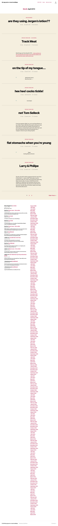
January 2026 (33, 217)
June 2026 (32, 209)
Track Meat (29, 41)
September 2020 (34, 317)
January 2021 (33, 311)
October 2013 (33, 446)
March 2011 (33, 495)
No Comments (35, 24)
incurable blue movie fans (15, 237)
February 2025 (33, 234)
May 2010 (32, 511)
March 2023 (33, 270)
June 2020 (32, 322)
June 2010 (32, 509)
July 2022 (32, 283)
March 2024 (33, 251)
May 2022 (32, 286)
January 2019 (33, 349)
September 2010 (34, 505)
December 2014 (34, 424)
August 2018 (33, 355)
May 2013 (32, 454)
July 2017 (32, 376)
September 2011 (34, 486)
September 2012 (34, 467)
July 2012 (32, 470)
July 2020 (32, 320)
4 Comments (35, 146)
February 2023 (33, 272)
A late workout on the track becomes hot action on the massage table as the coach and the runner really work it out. (28, 55)
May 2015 (32, 417)
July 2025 (32, 226)
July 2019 (32, 339)
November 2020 (34, 314)
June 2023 (32, 265)
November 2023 (34, 257)
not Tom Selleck (29, 113)
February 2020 (33, 328)
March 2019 (33, 346)
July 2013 (32, 451)
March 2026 (33, 213)
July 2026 (32, 207)
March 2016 (33, 401)
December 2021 (34, 294)
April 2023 (32, 269)
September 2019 (34, 336)
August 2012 (33, 468)
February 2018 (33, 365)
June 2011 (32, 491)
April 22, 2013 (28, 169)
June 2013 (32, 453)
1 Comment (35, 94)
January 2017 (33, 385)
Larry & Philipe (29, 166)
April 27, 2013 (28, 71)
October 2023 (33, 259)
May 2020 (32, 324)
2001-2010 (39, 2)
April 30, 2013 (28, 24)
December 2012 (34, 462)
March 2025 (33, 232)
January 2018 (33, 366)
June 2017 (32, 377)
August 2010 (33, 506)
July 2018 (32, 357)
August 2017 (33, 374)
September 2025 (34, 223)
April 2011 (32, 494)
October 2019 (33, 335)
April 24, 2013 (28, 146)
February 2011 (33, 497)
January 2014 (33, 442)
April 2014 (32, 437)
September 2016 (34, 391)
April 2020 (32, 325)
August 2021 (33, 300)
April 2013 (32, 456)
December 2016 (34, 387)
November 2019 (34, 333)
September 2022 (34, 280)
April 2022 (32, 287)
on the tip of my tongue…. (29, 68)
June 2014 (32, 434)
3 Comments (35, 116)
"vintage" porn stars (25, 37)
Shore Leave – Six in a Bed (14, 210)
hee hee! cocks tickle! (29, 91)
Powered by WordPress (23, 523)
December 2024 (34, 237)
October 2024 (33, 240)
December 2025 (34, 218)
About (44, 2)
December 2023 (34, 256)
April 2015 (32, 418)
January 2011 (33, 498)
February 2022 (33, 291)
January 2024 (33, 254)
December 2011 (34, 481)
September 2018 (34, 354)
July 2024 (32, 245)
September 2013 (34, 448)
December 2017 (34, 368)
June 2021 (32, 303)
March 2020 (33, 327)
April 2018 (32, 361)
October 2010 (33, 503)
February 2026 (33, 215)
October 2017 (33, 371)
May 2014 (32, 435)
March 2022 (33, 289)
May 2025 (32, 229)
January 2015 (33, 423)
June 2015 (32, 415)
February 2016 (33, 402)
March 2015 (33, 420)
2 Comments (35, 71)
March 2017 (33, 382)
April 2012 (32, 475)
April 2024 (32, 250)
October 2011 (33, 484)
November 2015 (34, 407)
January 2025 (33, 235)
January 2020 (33, 330)
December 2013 (34, 443)
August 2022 (33, 281)
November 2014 (34, 426)
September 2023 (34, 261)
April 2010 (32, 513)
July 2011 (32, 489)
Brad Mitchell (11, 232)
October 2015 (33, 409)
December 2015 (34, 405)
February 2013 (33, 459)
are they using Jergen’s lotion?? (29, 21)
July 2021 (32, 302)
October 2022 (33, 278)
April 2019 (32, 344)
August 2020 (33, 319)
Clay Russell (34, 37)
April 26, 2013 (28, 94)
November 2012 (34, 464)
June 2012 (32, 472)
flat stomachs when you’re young (29, 143)
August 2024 (33, 243)
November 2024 (34, 239)
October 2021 (33, 297)
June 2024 (32, 246)
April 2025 (32, 231)
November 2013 (34, 445)
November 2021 (34, 295)
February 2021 (33, 309)
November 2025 (34, 220)
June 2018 (32, 358)
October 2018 (33, 352)
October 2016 (33, 390)
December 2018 (34, 350)
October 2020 (33, 316)
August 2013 (33, 450)
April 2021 (32, 306)
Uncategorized (29, 17)
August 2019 (33, 338)
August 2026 (33, 206)
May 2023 (32, 267)
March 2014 (33, 439)
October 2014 (33, 428)
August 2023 (33, 262)
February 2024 (33, 253)
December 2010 (34, 500)
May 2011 (32, 492)
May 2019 (32, 342)
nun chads (14, 205)
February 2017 (33, 383)
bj (22, 24)
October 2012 (33, 465)
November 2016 (34, 388)
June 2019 (32, 341)
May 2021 (32, 305)
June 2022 (32, 284)
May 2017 (32, 379)
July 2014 (32, 432)
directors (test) (49, 2)
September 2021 (34, 298)
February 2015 (33, 421)
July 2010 (32, 508)
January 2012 (33, 480)
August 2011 (33, 487)
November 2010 (34, 502)
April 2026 (32, 212)
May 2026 (32, 210)
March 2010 (33, 514)
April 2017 (32, 380)
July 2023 (32, 264)
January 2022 (33, 292)
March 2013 (33, 457)
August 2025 (33, 224)
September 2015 (34, 410)
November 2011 (34, 483)
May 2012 (32, 473)
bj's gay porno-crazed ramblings (10, 2)
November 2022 (34, 276)
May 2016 (32, 398)
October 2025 (33, 221)
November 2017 (34, 369)
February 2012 (33, 478)
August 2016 (33, 393)
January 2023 (33, 273)
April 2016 (32, 399)
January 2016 (33, 404)
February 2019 (33, 347)
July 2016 (32, 394)
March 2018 (33, 363)
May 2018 (32, 360)
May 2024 (32, 248)
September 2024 (34, 242)
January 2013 (33, 461)
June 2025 (32, 228)
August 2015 (33, 412)
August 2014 (33, 431)
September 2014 (34, 429)
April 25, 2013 (28, 116)
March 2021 (33, 308)
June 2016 (32, 396)
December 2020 (34, 313)
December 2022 (34, 275)
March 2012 (33, 476)
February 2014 (33, 440)
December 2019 (34, 331)
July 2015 (32, 413)
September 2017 (34, 372)
